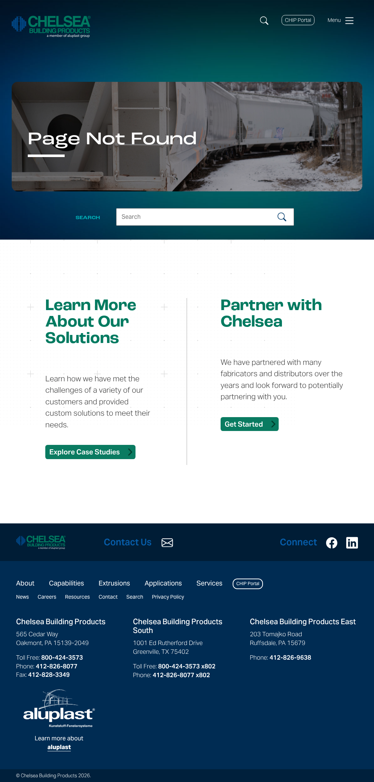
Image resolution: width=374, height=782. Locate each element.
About (25, 583)
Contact (108, 597)
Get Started (244, 424)
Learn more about (59, 743)
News (22, 597)
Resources (77, 597)
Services (209, 583)
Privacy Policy (168, 597)
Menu (335, 20)
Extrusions (114, 583)
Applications (163, 583)
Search (134, 597)
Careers (47, 597)
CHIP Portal (298, 20)
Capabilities (66, 583)
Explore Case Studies (84, 451)
